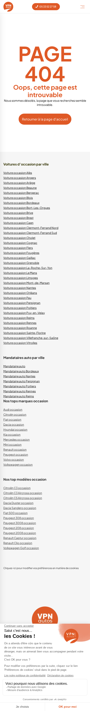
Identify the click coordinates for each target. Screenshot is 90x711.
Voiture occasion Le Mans (20, 273)
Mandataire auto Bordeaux (21, 371)
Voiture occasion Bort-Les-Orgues (26, 207)
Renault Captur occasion (19, 538)
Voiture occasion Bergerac (21, 192)
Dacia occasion (13, 424)
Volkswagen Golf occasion (21, 548)
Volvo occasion (13, 459)
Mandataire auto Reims (18, 396)
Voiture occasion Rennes (19, 323)
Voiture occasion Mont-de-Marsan (26, 283)
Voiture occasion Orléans (20, 293)
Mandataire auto (14, 366)
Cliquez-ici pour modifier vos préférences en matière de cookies (41, 568)
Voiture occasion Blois (18, 197)
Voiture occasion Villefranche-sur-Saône (30, 338)
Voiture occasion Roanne (20, 328)
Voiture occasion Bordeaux (21, 202)
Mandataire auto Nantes (19, 376)
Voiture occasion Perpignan (21, 303)
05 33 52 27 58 (47, 6)
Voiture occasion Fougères (21, 253)
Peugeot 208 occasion (18, 528)
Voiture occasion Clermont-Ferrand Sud (30, 232)
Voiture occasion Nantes (19, 288)
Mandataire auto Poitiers (19, 386)
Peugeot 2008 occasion (19, 533)
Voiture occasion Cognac (20, 243)
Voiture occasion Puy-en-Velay (24, 313)
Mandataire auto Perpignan (21, 381)
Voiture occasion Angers (19, 177)
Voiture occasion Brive (18, 212)
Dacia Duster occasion (18, 503)
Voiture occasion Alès (17, 172)
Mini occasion (12, 444)
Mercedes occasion (16, 439)
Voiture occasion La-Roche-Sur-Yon (27, 268)
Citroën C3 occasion (17, 488)
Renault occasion (15, 449)
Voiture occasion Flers (18, 248)
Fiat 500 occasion (15, 513)
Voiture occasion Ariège (19, 182)
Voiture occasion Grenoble (21, 263)
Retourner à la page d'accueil (45, 119)
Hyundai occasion (15, 429)
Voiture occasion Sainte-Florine (24, 333)
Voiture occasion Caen (18, 222)
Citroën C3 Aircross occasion (22, 493)
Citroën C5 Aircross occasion (22, 498)
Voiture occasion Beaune (20, 187)
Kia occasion (12, 434)
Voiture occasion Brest (18, 217)
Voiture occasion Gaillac (19, 258)
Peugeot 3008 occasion (19, 523)
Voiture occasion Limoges (20, 278)
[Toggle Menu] (82, 7)
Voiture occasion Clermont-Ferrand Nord (30, 227)
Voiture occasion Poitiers (20, 308)
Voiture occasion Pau (17, 298)
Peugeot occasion (15, 454)
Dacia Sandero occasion (19, 508)
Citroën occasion (14, 414)
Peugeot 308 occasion (18, 518)
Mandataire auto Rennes (19, 391)
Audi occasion (12, 409)
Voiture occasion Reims (19, 318)
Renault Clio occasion (17, 543)
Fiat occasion (12, 419)
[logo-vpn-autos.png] (8, 7)
